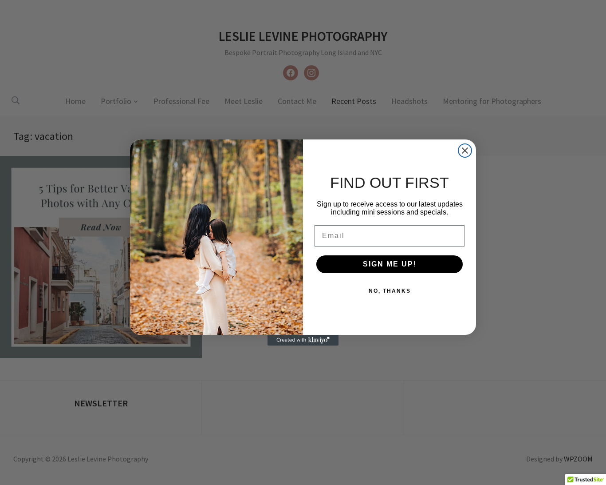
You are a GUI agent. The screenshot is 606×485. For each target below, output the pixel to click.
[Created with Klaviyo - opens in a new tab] (303, 340)
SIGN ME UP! (390, 264)
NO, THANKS (390, 291)
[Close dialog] (465, 150)
